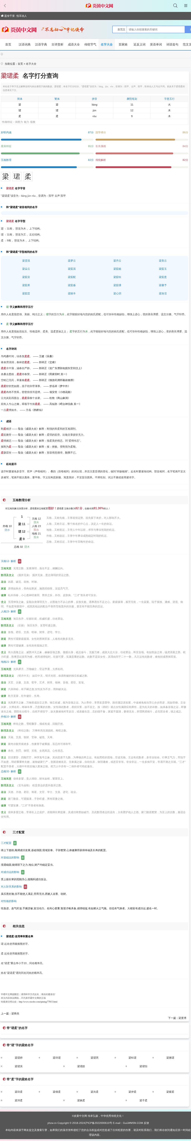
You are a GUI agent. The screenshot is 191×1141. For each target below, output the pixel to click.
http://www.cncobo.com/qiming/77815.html (38, 1001)
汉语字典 (41, 44)
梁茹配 (72, 277)
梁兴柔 (94, 1091)
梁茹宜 (26, 277)
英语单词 (156, 44)
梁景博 (182, 1017)
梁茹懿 (117, 268)
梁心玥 (117, 293)
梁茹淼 (72, 285)
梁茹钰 (117, 277)
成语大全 (74, 44)
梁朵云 (26, 268)
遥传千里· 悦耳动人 (15, 15)
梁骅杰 (15, 1013)
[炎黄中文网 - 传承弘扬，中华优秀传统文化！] (19, 30)
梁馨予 (163, 285)
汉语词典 (25, 44)
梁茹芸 (26, 293)
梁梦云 (72, 260)
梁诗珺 (57, 1057)
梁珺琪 (94, 1057)
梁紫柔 (170, 1091)
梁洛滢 (163, 293)
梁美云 (163, 260)
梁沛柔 (19, 1100)
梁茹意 (163, 277)
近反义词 (139, 44)
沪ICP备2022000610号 (98, 1122)
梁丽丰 (72, 293)
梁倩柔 (57, 1091)
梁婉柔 (81, 1100)
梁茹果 (26, 285)
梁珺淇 (19, 1066)
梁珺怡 (143, 1066)
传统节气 (90, 44)
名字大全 (107, 44)
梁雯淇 (26, 260)
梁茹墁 (117, 285)
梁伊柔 (132, 1091)
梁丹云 (117, 260)
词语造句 (172, 44)
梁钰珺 (132, 1057)
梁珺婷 (19, 1057)
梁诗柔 (19, 1091)
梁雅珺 (170, 1057)
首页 (8, 44)
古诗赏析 (57, 44)
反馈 (146, 1122)
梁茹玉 (163, 268)
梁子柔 (143, 1100)
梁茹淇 (72, 268)
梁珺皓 (81, 1066)
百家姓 (123, 44)
